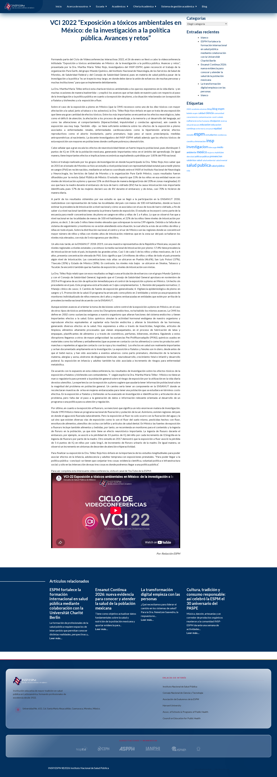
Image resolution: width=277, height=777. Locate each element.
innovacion (200, 141)
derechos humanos (202, 121)
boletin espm (192, 113)
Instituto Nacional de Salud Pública (180, 686)
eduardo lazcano (193, 125)
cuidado (220, 117)
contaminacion (204, 117)
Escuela (100, 6)
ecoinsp (224, 121)
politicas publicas (202, 156)
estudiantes (211, 134)
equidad (218, 128)
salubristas (191, 160)
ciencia (210, 113)
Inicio (59, 6)
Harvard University (172, 705)
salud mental (221, 160)
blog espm (218, 108)
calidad (201, 113)
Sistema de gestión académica (177, 6)
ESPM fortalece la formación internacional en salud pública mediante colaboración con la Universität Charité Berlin (69, 603)
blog (209, 109)
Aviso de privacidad (202, 769)
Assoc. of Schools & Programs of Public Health (185, 711)
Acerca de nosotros (77, 6)
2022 (189, 109)
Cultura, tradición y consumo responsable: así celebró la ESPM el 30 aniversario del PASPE (206, 598)
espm (199, 134)
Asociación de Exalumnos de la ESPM (181, 699)
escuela (190, 135)
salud (199, 160)
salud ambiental (208, 160)
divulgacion (215, 121)
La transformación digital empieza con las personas (213, 87)
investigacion (197, 146)
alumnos (203, 109)
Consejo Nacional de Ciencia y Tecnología (183, 692)
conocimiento (192, 117)
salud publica (199, 165)
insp (210, 140)
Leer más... (56, 638)
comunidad (219, 113)
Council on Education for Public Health (182, 718)
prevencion (216, 156)
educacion (205, 124)
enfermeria (201, 129)
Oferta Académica (143, 6)
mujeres (210, 152)
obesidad (190, 156)
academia (196, 109)
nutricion (219, 152)
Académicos (119, 6)
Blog (204, 6)
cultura (190, 120)
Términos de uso (221, 769)
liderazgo (212, 147)
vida (188, 171)
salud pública (217, 165)
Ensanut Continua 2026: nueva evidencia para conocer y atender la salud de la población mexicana (214, 72)
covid (214, 117)
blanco (204, 37)
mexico (202, 152)
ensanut (209, 129)
